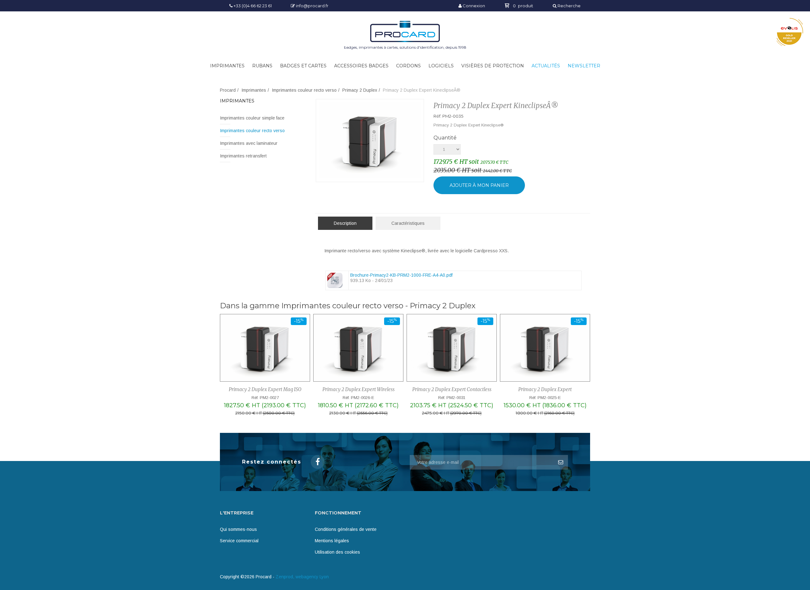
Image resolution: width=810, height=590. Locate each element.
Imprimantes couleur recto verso (304, 90)
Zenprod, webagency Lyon (302, 576)
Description (345, 223)
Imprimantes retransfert (243, 155)
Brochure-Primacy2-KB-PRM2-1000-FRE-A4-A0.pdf (401, 275)
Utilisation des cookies (337, 552)
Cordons (408, 65)
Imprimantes (227, 65)
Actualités (546, 65)
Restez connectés (271, 462)
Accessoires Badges (361, 65)
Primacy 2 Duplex (359, 90)
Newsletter (584, 65)
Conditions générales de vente (346, 529)
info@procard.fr (311, 5)
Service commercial (239, 540)
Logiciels (441, 65)
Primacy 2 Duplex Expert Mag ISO (265, 389)
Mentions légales (332, 540)
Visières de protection (492, 65)
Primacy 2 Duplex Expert (545, 389)
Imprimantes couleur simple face (252, 117)
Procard (228, 90)
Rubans (262, 65)
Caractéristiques (408, 223)
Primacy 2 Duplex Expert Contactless (451, 389)
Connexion (473, 5)
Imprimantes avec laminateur (248, 143)
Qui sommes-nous (238, 529)
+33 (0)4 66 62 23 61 (252, 5)
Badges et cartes (303, 65)
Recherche (569, 5)
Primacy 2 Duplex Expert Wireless (358, 389)
